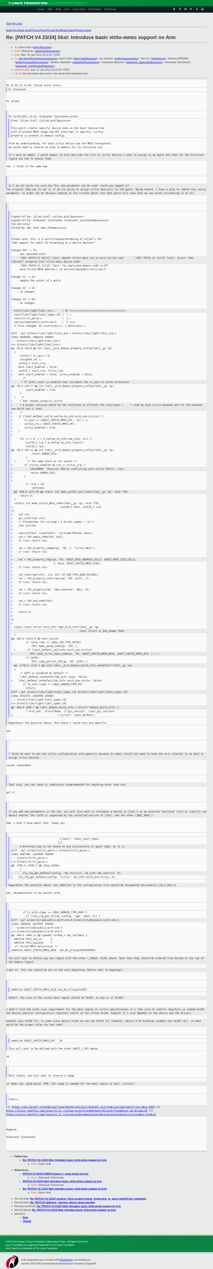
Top (9, 23)
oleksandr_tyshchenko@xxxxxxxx (35, 66)
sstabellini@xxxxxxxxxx (86, 62)
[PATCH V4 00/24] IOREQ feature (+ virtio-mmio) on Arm (55, 1173)
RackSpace (66, 1259)
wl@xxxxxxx (158, 58)
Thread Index (83, 30)
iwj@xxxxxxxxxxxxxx (126, 58)
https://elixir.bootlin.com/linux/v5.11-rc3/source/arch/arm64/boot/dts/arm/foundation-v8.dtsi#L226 (76, 1110)
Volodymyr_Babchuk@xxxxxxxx (144, 62)
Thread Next (54, 30)
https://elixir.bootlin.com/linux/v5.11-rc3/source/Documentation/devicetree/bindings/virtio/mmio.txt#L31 (81, 1114)
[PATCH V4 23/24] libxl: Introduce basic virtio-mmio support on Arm (62, 1181)
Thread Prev (39, 30)
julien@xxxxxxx (42, 47)
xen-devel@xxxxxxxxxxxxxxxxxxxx (38, 58)
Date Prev (12, 30)
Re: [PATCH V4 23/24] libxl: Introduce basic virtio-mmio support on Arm (65, 1160)
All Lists (17, 23)
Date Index (68, 30)
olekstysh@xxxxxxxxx (47, 51)
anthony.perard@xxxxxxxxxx (32, 62)
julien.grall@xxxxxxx (85, 58)
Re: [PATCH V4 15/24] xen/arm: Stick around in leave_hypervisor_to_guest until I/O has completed (88, 1198)
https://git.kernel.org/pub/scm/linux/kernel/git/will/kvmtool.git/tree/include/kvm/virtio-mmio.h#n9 (83, 1107)
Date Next (24, 30)
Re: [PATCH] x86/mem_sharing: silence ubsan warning (62, 1202)
